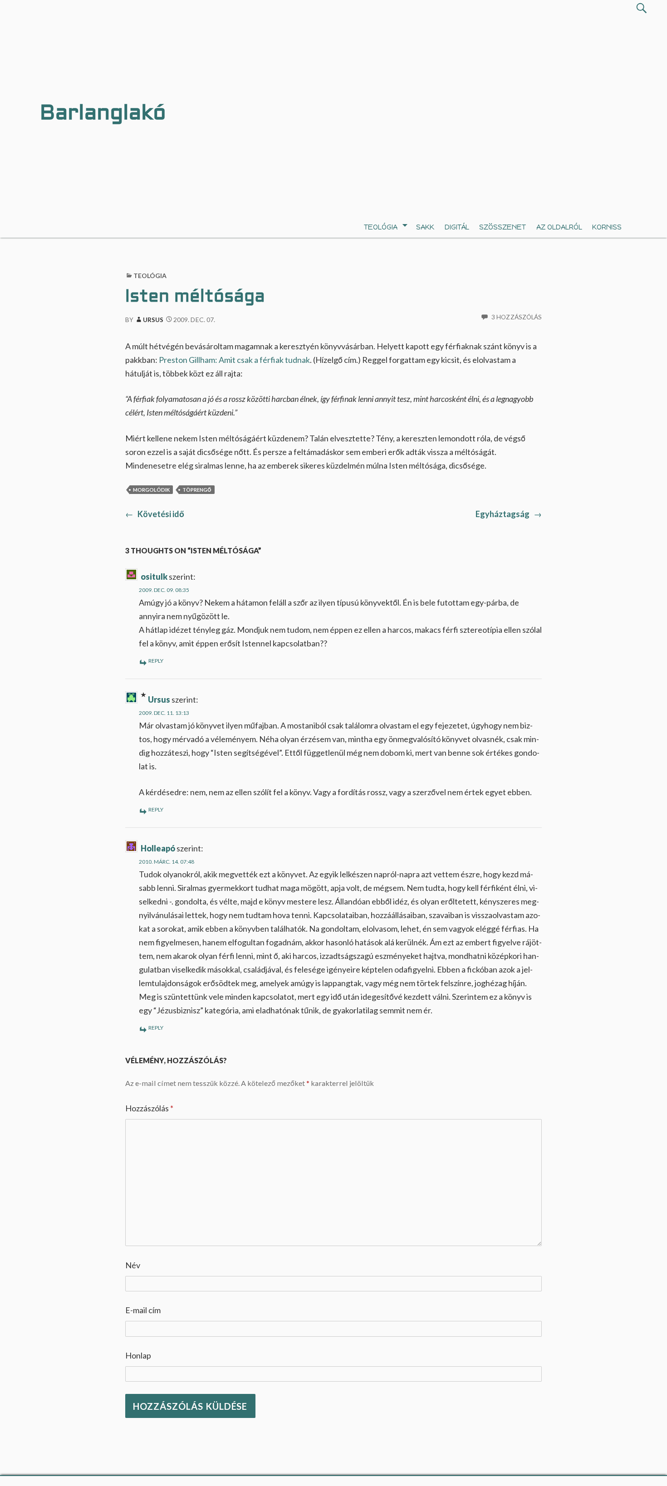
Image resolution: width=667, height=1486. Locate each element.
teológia (380, 227)
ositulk (154, 577)
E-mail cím (143, 1310)
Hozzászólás (149, 1108)
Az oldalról (559, 227)
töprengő (196, 490)
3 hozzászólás (516, 317)
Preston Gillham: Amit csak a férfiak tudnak (234, 360)
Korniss (607, 227)
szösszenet (502, 227)
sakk (425, 227)
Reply (155, 660)
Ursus (153, 319)
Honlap (138, 1355)
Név (132, 1265)
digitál (457, 227)
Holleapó (158, 848)
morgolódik (151, 490)
